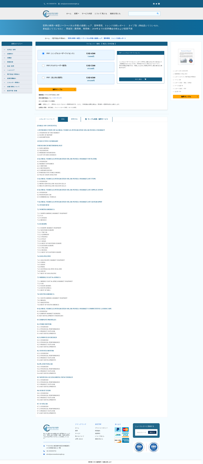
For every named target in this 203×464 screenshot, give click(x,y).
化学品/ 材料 (11, 49)
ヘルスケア (11, 70)
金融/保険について (13, 86)
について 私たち (101, 13)
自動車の (10, 53)
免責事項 (97, 433)
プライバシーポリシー (101, 428)
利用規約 (97, 430)
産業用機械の (11, 78)
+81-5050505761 (51, 4)
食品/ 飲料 (10, 66)
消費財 (9, 58)
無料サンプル (57, 89)
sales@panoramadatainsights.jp (70, 4)
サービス (77, 433)
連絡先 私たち (115, 13)
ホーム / (48, 38)
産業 (76, 13)
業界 (76, 430)
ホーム (68, 13)
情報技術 (10, 62)
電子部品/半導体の (58, 38)
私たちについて (79, 436)
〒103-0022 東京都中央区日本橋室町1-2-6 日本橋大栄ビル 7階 (58, 447)
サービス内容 (87, 13)
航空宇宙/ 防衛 (12, 90)
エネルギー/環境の (13, 82)
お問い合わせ (79, 439)
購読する (152, 432)
